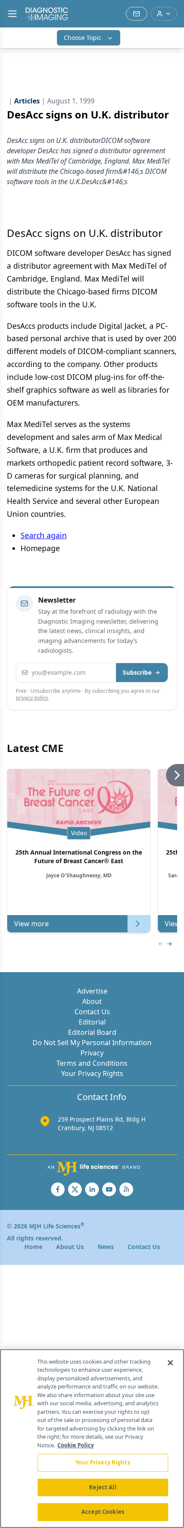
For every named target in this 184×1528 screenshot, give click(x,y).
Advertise (92, 991)
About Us (70, 1247)
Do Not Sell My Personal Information (92, 1042)
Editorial (92, 1022)
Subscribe (137, 672)
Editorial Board (92, 1032)
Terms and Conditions (92, 1063)
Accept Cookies (102, 1512)
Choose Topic (82, 37)
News (106, 1247)
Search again (44, 535)
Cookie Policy (75, 1445)
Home (33, 1247)
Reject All (102, 1487)
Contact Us (92, 1011)
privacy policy (32, 697)
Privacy (92, 1053)
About (92, 1001)
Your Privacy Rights (92, 1073)
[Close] (170, 1362)
